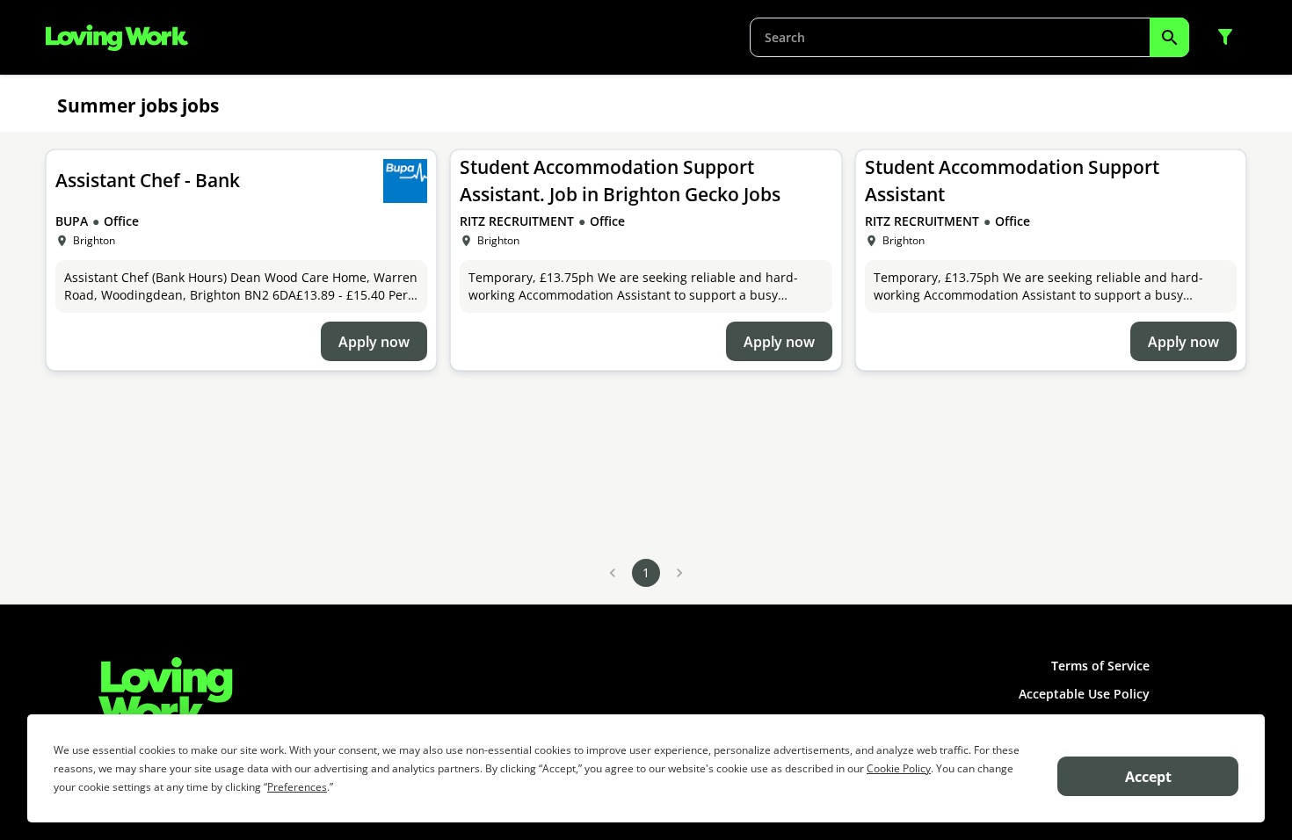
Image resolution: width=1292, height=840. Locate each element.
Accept (1148, 776)
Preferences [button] (297, 786)
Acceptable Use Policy (1084, 693)
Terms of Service (1100, 665)
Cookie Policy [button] (899, 768)
